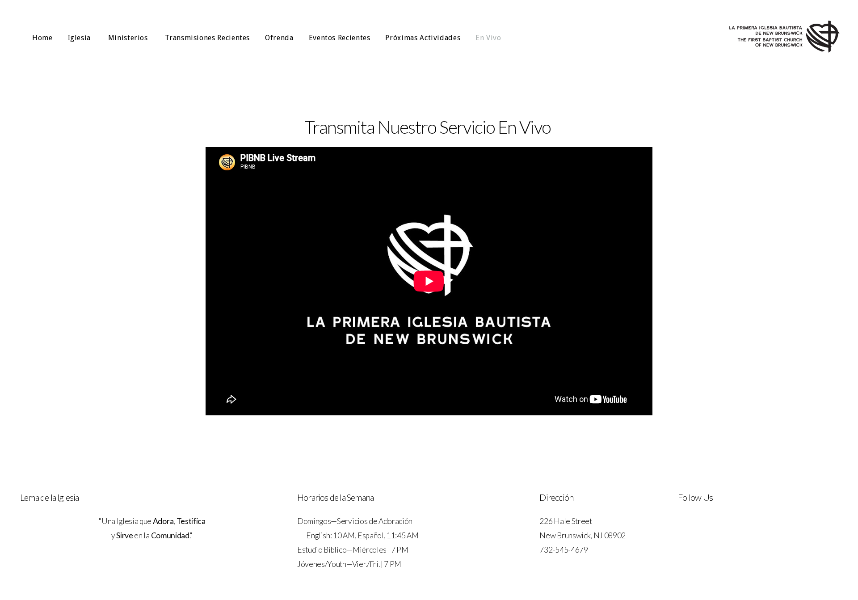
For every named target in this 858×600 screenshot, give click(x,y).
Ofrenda (279, 38)
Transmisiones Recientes (207, 38)
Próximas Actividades (422, 38)
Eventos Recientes (339, 38)
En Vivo (488, 38)
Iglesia (80, 38)
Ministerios (129, 38)
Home (42, 38)
